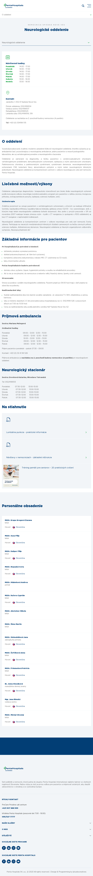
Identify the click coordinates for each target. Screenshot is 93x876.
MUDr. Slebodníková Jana (16, 637)
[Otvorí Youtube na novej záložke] (18, 848)
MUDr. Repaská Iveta (14, 567)
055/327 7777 (8, 817)
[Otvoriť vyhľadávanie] (83, 6)
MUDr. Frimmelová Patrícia (17, 668)
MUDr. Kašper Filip (13, 551)
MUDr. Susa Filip (12, 536)
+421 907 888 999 (10, 808)
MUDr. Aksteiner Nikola (15, 611)
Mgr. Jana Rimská (12, 699)
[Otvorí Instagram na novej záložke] (14, 848)
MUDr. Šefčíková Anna (15, 653)
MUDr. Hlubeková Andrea (16, 582)
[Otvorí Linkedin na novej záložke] (9, 848)
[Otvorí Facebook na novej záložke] (4, 848)
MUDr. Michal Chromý (14, 715)
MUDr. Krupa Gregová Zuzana (18, 520)
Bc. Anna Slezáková (14, 684)
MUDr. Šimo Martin (13, 624)
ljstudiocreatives (79, 872)
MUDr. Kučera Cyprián (15, 595)
